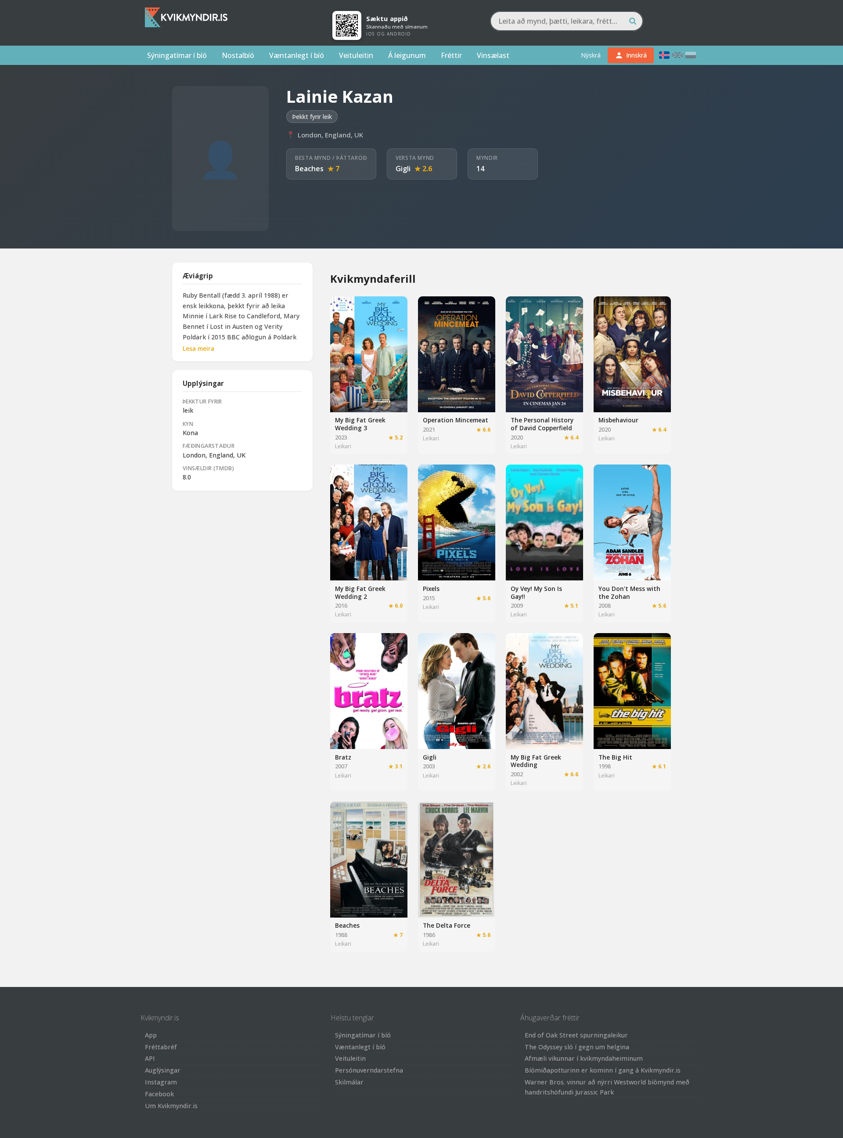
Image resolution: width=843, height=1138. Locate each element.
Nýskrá (591, 55)
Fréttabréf (161, 1047)
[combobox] (566, 21)
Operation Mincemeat (455, 420)
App (151, 1035)
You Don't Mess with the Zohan (629, 592)
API (150, 1058)
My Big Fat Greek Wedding (536, 761)
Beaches (309, 168)
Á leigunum (407, 55)
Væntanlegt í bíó (296, 55)
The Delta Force (446, 925)
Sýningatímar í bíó (177, 55)
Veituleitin (356, 55)
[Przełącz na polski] (690, 55)
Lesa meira (198, 348)
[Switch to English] (677, 55)
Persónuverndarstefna (369, 1070)
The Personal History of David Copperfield (542, 424)
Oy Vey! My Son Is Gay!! (536, 592)
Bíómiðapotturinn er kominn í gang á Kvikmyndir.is (603, 1070)
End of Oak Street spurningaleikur (576, 1035)
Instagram (161, 1082)
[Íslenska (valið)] (664, 55)
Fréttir (451, 55)
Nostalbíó (238, 55)
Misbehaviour (618, 420)
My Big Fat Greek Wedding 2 (360, 592)
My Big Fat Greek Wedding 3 (360, 424)
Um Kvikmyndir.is (171, 1106)
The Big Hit (615, 757)
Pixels (431, 588)
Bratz (343, 757)
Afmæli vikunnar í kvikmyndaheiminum (584, 1058)
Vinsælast (493, 55)
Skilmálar (349, 1082)
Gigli (403, 168)
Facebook (159, 1094)
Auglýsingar (162, 1070)
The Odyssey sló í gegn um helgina (577, 1047)
